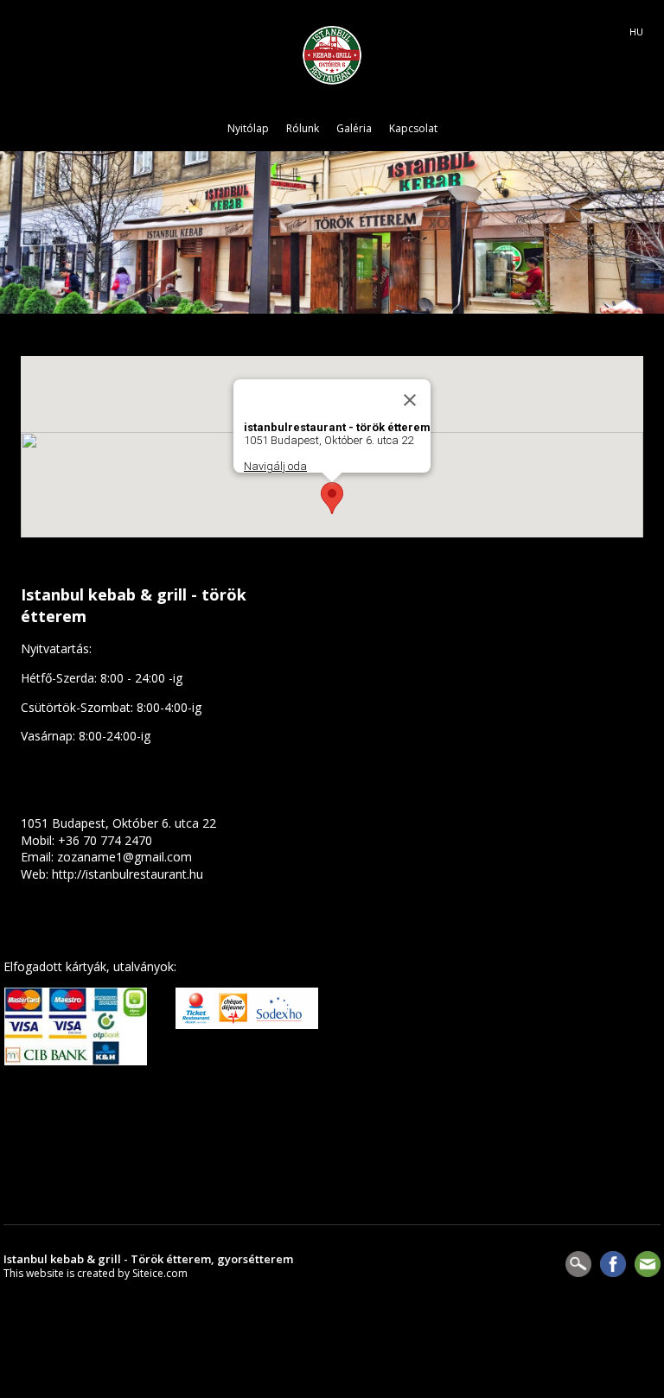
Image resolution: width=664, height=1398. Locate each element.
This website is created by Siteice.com (95, 1273)
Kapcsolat (413, 128)
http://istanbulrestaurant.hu (127, 874)
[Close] (410, 400)
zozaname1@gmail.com (124, 856)
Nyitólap (248, 128)
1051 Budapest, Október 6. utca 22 (118, 823)
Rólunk (302, 128)
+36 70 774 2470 (105, 840)
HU (636, 32)
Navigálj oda (275, 466)
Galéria (354, 128)
